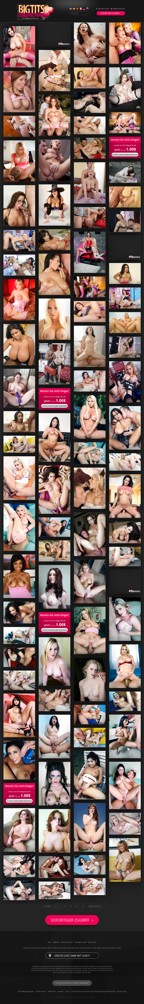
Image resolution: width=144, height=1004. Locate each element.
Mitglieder (56, 942)
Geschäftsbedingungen (26, 991)
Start (49, 942)
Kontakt (60, 991)
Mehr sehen (92, 942)
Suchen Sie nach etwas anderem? (72, 983)
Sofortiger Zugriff (110, 13)
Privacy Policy (122, 991)
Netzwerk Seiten (103, 9)
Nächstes (94, 906)
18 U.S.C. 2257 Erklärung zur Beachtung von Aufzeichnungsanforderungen (90, 991)
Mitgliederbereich (119, 9)
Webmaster (52, 991)
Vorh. (48, 906)
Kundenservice (41, 991)
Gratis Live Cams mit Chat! (72, 955)
